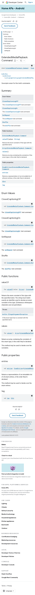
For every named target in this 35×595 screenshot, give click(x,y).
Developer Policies (8, 556)
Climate (4, 507)
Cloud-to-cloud (7, 455)
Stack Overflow (7, 574)
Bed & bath (5, 525)
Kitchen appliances (8, 521)
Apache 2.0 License (7, 428)
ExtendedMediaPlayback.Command (17, 68)
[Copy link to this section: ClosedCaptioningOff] (22, 199)
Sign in (30, 2)
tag (3, 185)
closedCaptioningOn (12, 112)
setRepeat (8, 119)
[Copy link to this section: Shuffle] (10, 256)
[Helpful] (13, 21)
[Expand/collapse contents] (12, 32)
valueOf (5, 139)
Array (4, 148)
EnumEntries (6, 167)
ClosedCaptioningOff (10, 101)
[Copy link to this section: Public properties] (22, 355)
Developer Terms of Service (11, 553)
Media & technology (8, 514)
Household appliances (9, 518)
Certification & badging (9, 536)
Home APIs (22, 15)
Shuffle (5, 122)
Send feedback (9, 26)
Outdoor (4, 528)
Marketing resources (9, 540)
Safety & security (7, 510)
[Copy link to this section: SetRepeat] (13, 237)
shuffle (8, 126)
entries (5, 173)
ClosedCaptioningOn (10, 108)
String (16, 139)
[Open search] (25, 2)
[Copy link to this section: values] (9, 326)
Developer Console (8, 565)
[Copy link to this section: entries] (10, 361)
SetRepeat (6, 115)
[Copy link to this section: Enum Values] (17, 193)
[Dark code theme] (31, 65)
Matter (4, 444)
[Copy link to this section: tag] (6, 391)
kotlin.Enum (7, 76)
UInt (4, 182)
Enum (32, 68)
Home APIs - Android (13, 8)
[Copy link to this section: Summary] (13, 91)
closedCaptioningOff (13, 105)
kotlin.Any (5, 74)
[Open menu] (3, 2)
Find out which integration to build (13, 474)
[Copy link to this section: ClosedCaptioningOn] (22, 218)
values (4, 152)
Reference (21, 17)
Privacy (9, 586)
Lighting (4, 503)
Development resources (10, 544)
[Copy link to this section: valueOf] (11, 282)
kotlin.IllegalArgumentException (15, 314)
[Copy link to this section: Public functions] (20, 276)
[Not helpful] (16, 21)
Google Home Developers (9, 15)
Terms (4, 586)
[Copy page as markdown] (21, 60)
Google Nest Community (10, 577)
